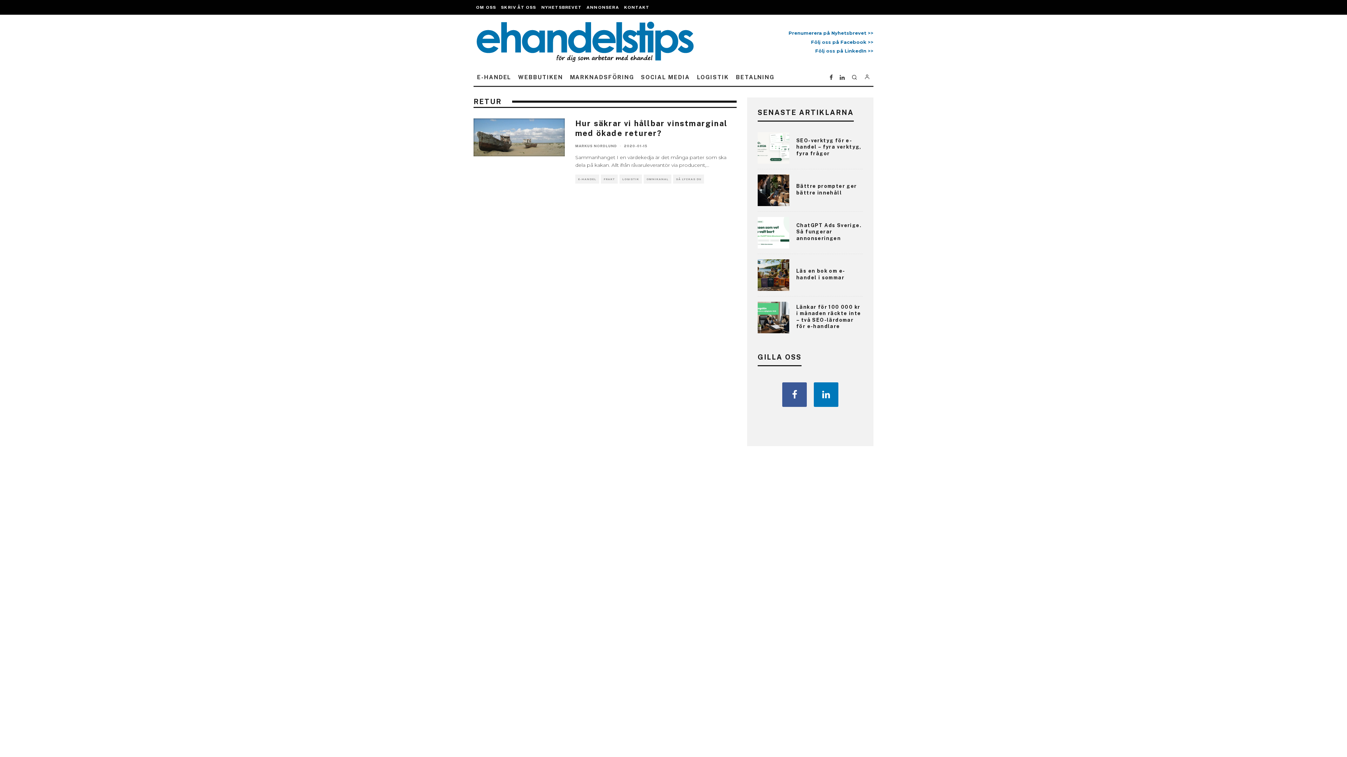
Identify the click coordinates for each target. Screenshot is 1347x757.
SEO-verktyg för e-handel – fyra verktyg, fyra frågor (829, 147)
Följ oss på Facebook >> (842, 42)
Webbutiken (540, 77)
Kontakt (636, 7)
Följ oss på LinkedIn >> (844, 51)
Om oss (486, 7)
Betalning (755, 77)
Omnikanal (657, 179)
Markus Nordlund (596, 146)
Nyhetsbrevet (561, 7)
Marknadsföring (602, 77)
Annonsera (603, 7)
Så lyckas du (688, 179)
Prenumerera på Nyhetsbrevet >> (829, 33)
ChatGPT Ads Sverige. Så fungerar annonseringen (829, 232)
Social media (665, 77)
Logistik (713, 77)
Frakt (609, 179)
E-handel (494, 77)
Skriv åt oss (518, 7)
